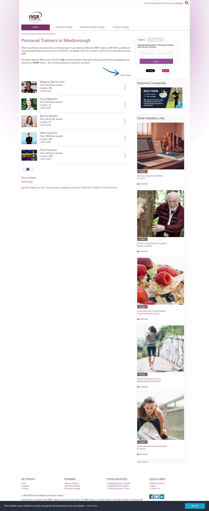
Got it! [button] (195, 506)
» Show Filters (125, 75)
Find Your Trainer (64, 27)
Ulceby (105, 187)
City (24, 483)
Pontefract (75, 187)
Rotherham (86, 187)
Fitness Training (71, 483)
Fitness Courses (121, 27)
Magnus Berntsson (52, 82)
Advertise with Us (157, 483)
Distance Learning (72, 488)
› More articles (142, 462)
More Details (46, 91)
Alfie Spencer (48, 133)
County (25, 488)
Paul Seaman (48, 150)
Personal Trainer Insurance (163, 3)
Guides (142, 172)
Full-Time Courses (72, 486)
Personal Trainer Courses (92, 27)
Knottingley (65, 187)
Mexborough (27, 182)
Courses (25, 486)
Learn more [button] (91, 506)
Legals (153, 486)
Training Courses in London (119, 483)
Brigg (32, 187)
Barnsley (25, 187)
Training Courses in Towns (119, 488)
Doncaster (40, 187)
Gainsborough (52, 187)
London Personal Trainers (118, 486)
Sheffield (97, 187)
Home (36, 27)
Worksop (113, 187)
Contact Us (155, 488)
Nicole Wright (49, 116)
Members (179, 3)
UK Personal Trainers (34, 34)
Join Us (147, 3)
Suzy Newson (49, 99)
